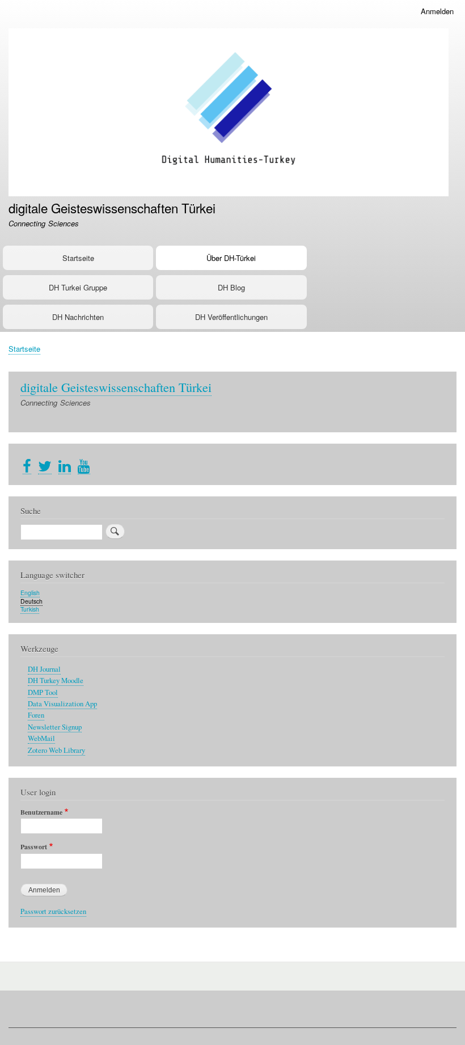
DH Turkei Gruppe (78, 287)
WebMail (41, 738)
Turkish (29, 609)
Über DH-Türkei (231, 257)
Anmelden (437, 11)
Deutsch (31, 601)
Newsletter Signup (55, 727)
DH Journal (44, 669)
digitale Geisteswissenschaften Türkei (112, 208)
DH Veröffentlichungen (231, 316)
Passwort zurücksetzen (53, 911)
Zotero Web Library (56, 750)
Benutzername (41, 812)
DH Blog (231, 287)
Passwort (33, 847)
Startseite (78, 257)
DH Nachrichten (78, 316)
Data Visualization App (62, 704)
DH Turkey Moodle (55, 680)
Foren (36, 715)
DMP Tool (43, 692)
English (30, 592)
